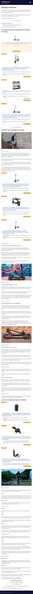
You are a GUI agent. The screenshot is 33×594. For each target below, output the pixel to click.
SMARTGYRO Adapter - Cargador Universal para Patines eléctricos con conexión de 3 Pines (16, 92)
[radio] (13, 584)
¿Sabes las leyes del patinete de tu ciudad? (8, 25)
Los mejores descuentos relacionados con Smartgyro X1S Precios (12, 24)
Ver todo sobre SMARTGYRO (16, 20)
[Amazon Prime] (29, 98)
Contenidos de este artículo (7, 23)
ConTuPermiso (5, 2)
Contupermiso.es (20, 575)
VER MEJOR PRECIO (17, 51)
